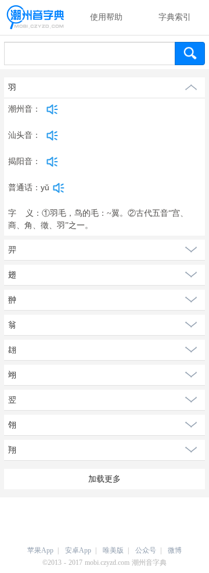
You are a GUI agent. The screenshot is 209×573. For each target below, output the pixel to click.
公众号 (145, 550)
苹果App (40, 550)
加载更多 (104, 479)
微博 (175, 550)
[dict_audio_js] (52, 109)
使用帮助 (106, 17)
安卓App (78, 550)
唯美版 (113, 550)
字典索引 (174, 17)
